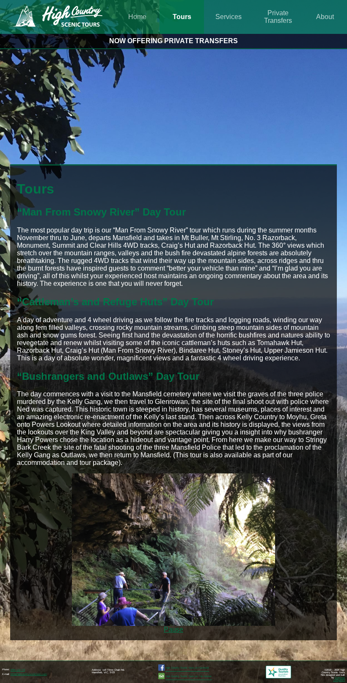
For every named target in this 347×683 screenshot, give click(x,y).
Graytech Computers (339, 678)
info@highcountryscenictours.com (29, 674)
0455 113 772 (18, 670)
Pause (173, 629)
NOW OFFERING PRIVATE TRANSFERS (173, 40)
